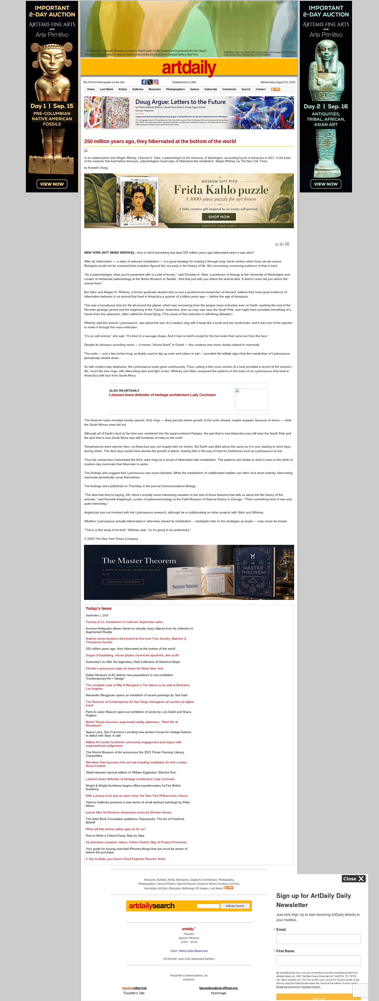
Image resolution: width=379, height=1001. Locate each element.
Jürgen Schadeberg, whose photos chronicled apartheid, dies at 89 (132, 655)
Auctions (223, 883)
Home (91, 89)
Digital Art (196, 879)
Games (194, 89)
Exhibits (161, 879)
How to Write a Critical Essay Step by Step (115, 835)
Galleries (137, 89)
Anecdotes (150, 888)
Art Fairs (234, 883)
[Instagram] (156, 83)
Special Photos (166, 883)
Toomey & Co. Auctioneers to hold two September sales (124, 622)
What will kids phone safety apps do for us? (116, 829)
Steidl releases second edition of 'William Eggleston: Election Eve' (131, 772)
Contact (261, 89)
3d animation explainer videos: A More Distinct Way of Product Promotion (136, 842)
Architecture (210, 879)
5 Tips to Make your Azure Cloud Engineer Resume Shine (126, 859)
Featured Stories (207, 883)
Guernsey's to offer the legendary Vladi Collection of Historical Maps (133, 662)
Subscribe (210, 89)
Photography (226, 879)
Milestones (182, 879)
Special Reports (186, 883)
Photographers (175, 89)
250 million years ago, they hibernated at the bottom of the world (130, 648)
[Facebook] (144, 83)
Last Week (106, 89)
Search (245, 89)
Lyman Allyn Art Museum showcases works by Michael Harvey (129, 812)
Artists (122, 89)
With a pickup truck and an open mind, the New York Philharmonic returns (137, 795)
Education (175, 888)
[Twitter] (150, 83)
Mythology (188, 888)
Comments (229, 89)
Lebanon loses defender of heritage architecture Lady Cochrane (162, 395)
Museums (155, 89)
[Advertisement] (243, 637)
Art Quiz (163, 888)
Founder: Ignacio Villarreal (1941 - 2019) (189, 938)
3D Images (202, 888)
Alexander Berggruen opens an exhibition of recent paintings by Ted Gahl (136, 695)
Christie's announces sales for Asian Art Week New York (124, 668)
